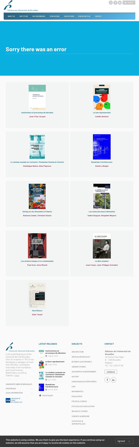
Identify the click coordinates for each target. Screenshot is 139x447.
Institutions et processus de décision (55, 352)
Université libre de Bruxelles (19, 384)
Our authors (69, 16)
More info (18, 94)
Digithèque (11, 388)
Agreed (121, 441)
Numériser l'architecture (51, 385)
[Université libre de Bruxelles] (20, 400)
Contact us (111, 372)
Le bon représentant (54, 361)
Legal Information (14, 393)
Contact (98, 16)
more (17, 375)
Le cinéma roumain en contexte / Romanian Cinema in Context (55, 374)
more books (47, 395)
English (130, 2)
